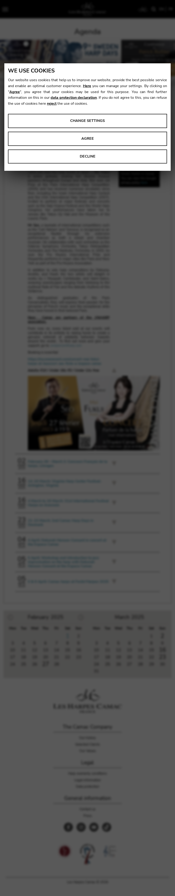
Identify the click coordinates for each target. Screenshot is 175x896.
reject (52, 103)
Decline (87, 156)
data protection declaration (74, 97)
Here (87, 85)
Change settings (87, 120)
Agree (14, 91)
